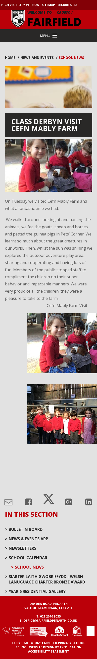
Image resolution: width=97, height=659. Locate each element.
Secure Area (67, 5)
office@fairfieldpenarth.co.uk (50, 621)
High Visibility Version (20, 5)
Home (10, 57)
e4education (71, 647)
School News (71, 57)
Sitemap (48, 5)
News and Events (37, 57)
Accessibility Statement (48, 651)
